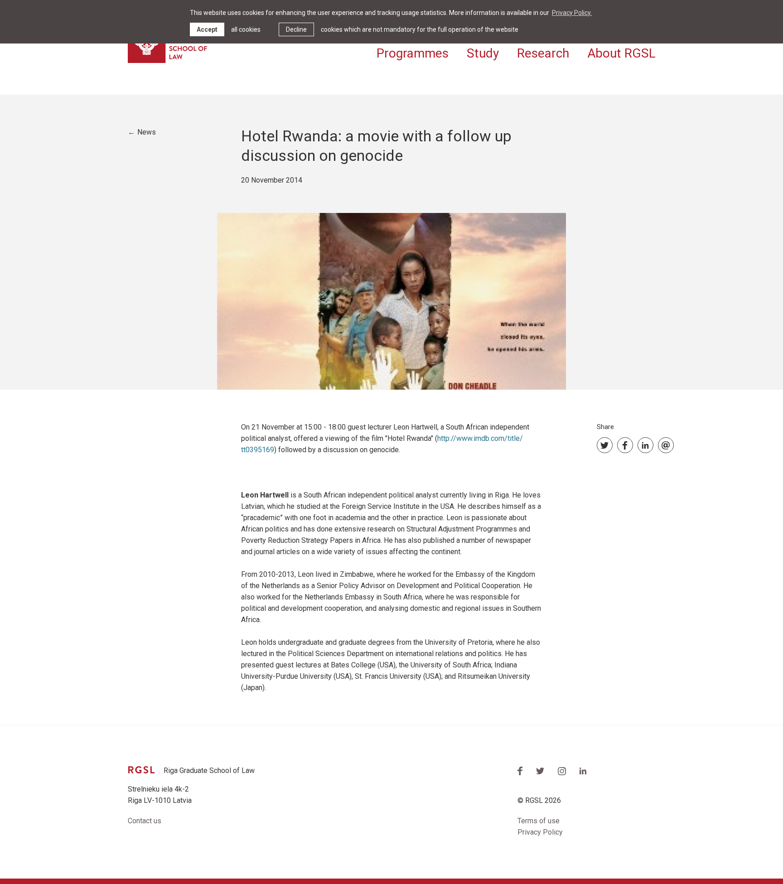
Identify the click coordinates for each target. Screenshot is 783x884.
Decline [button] (296, 29)
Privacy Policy (540, 832)
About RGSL (621, 53)
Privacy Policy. (572, 12)
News (146, 132)
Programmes (413, 53)
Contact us (144, 820)
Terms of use (538, 820)
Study (483, 53)
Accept (207, 29)
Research (543, 53)
